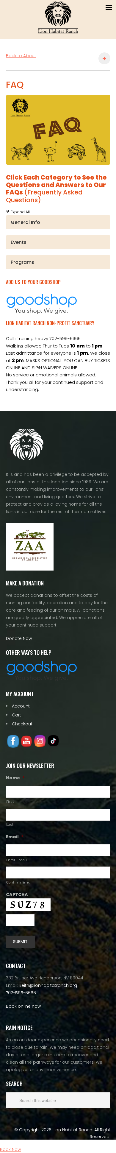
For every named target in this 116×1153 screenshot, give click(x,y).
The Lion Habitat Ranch (58, 17)
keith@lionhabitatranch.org (48, 985)
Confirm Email (19, 882)
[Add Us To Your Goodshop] (41, 312)
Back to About (21, 56)
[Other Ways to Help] (41, 680)
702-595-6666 (21, 993)
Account (21, 706)
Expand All (18, 211)
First (10, 801)
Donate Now (19, 638)
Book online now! (24, 1006)
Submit (20, 942)
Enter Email (16, 860)
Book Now (10, 1149)
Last (10, 824)
